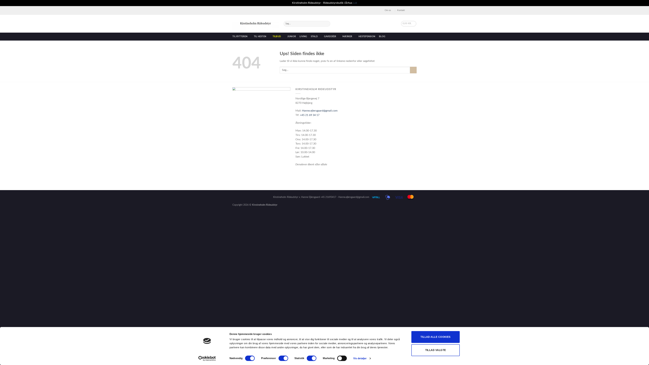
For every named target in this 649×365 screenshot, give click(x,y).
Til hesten (260, 36)
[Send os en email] (415, 10)
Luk (355, 3)
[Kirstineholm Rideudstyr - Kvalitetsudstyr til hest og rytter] (255, 23)
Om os (388, 10)
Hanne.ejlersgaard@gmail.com (320, 110)
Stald (314, 36)
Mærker (347, 36)
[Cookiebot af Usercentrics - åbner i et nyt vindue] (207, 358)
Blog (382, 36)
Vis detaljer (360, 358)
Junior (291, 36)
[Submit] (327, 24)
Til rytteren (239, 36)
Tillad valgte (435, 350)
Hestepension (366, 36)
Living (303, 36)
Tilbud (277, 36)
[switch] (283, 358)
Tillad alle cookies (435, 336)
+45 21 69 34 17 (309, 115)
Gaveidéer (330, 36)
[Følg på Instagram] (412, 10)
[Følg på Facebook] (408, 10)
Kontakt (401, 10)
